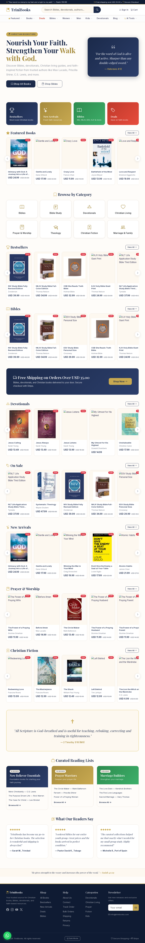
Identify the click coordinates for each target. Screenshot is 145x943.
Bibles (53, 18)
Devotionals (103, 18)
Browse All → (15, 805)
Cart (135, 10)
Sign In (124, 10)
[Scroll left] (7, 158)
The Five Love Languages (110, 793)
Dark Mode (73, 938)
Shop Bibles (51, 83)
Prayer (89, 907)
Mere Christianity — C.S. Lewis (22, 791)
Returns (66, 920)
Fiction (89, 911)
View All (131, 133)
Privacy (66, 925)
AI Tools (130, 18)
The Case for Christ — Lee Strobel (24, 800)
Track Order (68, 907)
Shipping (67, 916)
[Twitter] (21, 909)
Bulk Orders (68, 911)
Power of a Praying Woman (66, 797)
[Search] (97, 10)
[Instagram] (12, 909)
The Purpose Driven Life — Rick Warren (26, 796)
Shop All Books (22, 83)
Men (79, 18)
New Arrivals (46, 907)
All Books (44, 898)
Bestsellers (45, 902)
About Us (67, 898)
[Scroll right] (137, 158)
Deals (42, 18)
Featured (15, 18)
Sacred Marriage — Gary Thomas (114, 797)
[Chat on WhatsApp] (7, 936)
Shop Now (119, 381)
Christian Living (93, 902)
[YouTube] (16, 909)
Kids (88, 18)
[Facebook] (7, 909)
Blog (115, 18)
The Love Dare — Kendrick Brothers (115, 788)
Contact (66, 902)
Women (66, 18)
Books (29, 18)
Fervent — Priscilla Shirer (65, 793)
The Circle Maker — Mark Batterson (70, 788)
